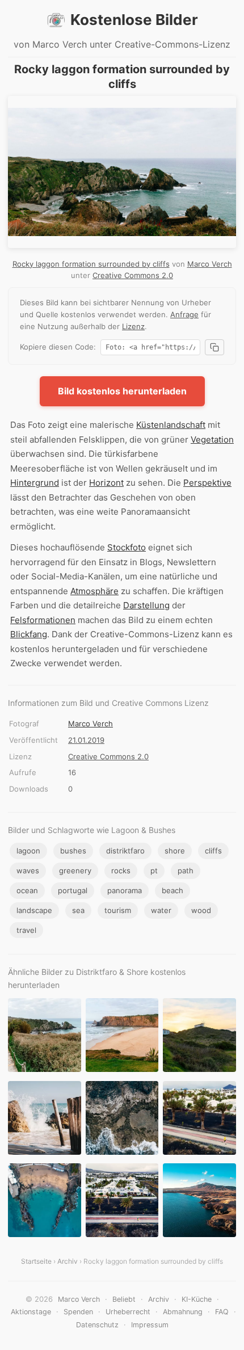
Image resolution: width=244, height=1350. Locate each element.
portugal (72, 890)
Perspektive (207, 482)
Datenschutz (97, 1324)
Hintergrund (34, 482)
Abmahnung (183, 1311)
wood (201, 910)
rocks (121, 870)
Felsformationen (42, 620)
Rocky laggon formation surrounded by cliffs (91, 263)
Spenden (78, 1311)
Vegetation (212, 439)
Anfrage (184, 314)
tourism (117, 910)
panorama (124, 890)
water (161, 910)
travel (26, 930)
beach (172, 890)
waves (27, 870)
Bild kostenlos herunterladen (122, 391)
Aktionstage (31, 1311)
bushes (73, 850)
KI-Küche (197, 1299)
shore (175, 850)
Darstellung (146, 605)
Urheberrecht (128, 1311)
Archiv (67, 1261)
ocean (27, 890)
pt (154, 870)
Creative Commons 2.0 (132, 275)
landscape (34, 910)
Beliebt (124, 1299)
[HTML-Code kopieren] (214, 347)
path (185, 870)
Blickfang (28, 634)
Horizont (106, 482)
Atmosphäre (94, 591)
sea (78, 910)
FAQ (222, 1311)
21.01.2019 (86, 740)
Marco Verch (209, 263)
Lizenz (133, 326)
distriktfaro (125, 850)
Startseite (36, 1261)
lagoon (28, 850)
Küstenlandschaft (170, 424)
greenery (75, 870)
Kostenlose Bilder (134, 19)
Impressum (150, 1324)
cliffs (213, 850)
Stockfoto (126, 547)
